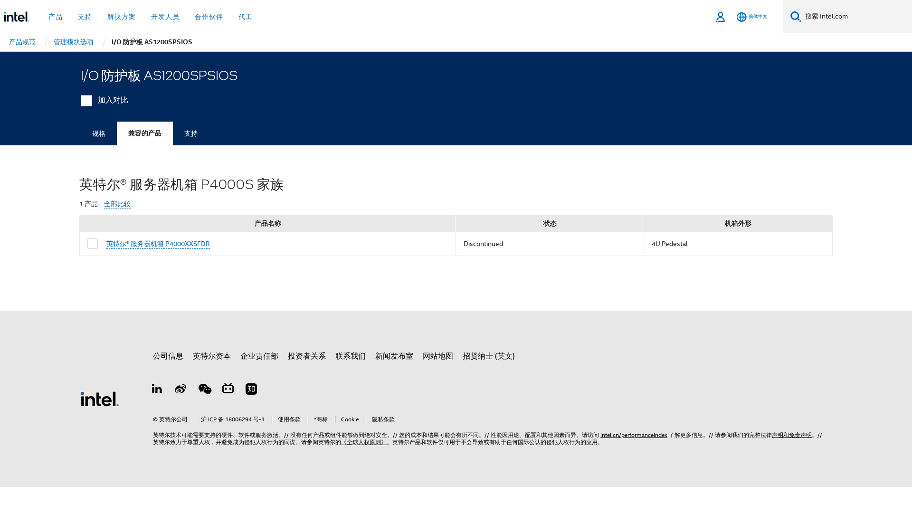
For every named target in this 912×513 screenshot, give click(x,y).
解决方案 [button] (121, 16)
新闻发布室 (394, 356)
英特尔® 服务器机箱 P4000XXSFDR (158, 243)
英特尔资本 (212, 356)
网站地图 (438, 356)
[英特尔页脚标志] (100, 398)
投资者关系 (307, 356)
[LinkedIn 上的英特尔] (157, 390)
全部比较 (117, 204)
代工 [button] (245, 16)
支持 (191, 133)
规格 (98, 133)
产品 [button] (55, 16)
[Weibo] (181, 390)
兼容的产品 (145, 133)
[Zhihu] (251, 390)
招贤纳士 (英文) (489, 356)
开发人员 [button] (165, 16)
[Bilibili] (228, 390)
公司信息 (168, 356)
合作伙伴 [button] (209, 16)
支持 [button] (85, 16)
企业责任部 (259, 356)
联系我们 (350, 356)
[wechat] (204, 390)
